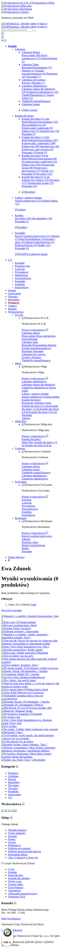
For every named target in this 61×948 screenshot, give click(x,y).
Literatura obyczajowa (34, 354)
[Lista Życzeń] (2, 37)
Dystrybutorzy (16, 887)
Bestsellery (14, 782)
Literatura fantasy (31, 469)
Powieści (44, 173)
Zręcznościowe (30, 508)
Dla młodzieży (42, 218)
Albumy (26, 418)
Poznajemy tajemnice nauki (36, 402)
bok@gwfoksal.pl (11, 918)
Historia (28, 70)
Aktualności (14, 890)
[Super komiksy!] (21, 227)
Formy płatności (16, 833)
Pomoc (12, 839)
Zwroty (12, 842)
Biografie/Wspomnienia (37, 67)
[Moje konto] (2, 33)
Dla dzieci (23, 218)
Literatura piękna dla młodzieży (38, 384)
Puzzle (41, 152)
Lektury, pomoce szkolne (35, 393)
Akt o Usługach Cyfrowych (23, 857)
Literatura (13, 776)
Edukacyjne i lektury (35, 180)
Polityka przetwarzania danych (24, 851)
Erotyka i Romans (33, 82)
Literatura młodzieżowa (34, 381)
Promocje (13, 773)
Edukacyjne (30, 131)
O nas (11, 869)
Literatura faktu (30, 342)
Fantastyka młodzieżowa (42, 92)
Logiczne (27, 502)
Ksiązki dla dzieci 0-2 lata (36, 406)
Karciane (26, 499)
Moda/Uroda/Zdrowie (40, 242)
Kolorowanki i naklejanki (37, 128)
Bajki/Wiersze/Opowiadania (40, 121)
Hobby (44, 245)
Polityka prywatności (19, 848)
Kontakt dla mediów (19, 878)
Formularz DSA (16, 896)
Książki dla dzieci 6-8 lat (38, 445)
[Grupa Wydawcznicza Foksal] (24, 25)
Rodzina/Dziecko (26, 245)
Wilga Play (28, 442)
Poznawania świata (41, 183)
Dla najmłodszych (34, 125)
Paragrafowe (28, 515)
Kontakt (12, 836)
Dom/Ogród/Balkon (31, 239)
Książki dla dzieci (31, 399)
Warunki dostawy (17, 830)
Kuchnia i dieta (30, 542)
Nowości (13, 788)
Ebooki (12, 779)
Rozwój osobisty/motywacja (32, 236)
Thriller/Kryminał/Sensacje (36, 360)
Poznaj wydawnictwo (34, 329)
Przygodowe (28, 505)
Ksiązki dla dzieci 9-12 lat (43, 412)
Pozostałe (34, 76)
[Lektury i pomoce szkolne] (20, 209)
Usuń (33, 604)
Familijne (27, 512)
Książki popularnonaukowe (34, 72)
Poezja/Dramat (29, 339)
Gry (10, 797)
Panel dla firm (15, 875)
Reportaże (27, 351)
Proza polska (31, 55)
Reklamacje (14, 845)
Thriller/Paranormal (34, 95)
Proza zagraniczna (34, 57)
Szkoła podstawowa (28, 200)
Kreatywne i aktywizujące (37, 149)
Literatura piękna (31, 332)
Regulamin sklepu (17, 854)
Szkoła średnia (51, 396)
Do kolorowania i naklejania (39, 161)
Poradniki (27, 415)
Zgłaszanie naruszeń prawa (22, 893)
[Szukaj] (34, 30)
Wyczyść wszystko (11, 610)
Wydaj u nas (14, 881)
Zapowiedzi (14, 794)
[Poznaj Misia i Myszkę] (28, 191)
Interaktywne (49, 131)
